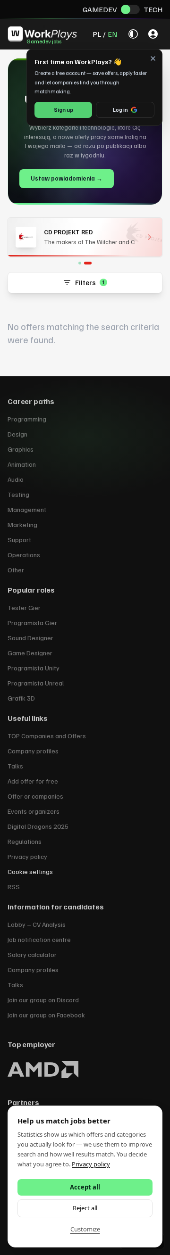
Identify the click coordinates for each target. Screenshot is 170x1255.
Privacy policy (91, 1164)
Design (17, 434)
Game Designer (30, 653)
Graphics (21, 449)
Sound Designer (30, 638)
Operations (24, 555)
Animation (22, 464)
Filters (90, 282)
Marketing (22, 524)
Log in (120, 109)
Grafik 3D (21, 698)
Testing (18, 494)
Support (19, 540)
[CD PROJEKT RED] (88, 263)
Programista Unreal (36, 683)
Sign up (63, 109)
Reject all (85, 1208)
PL (97, 34)
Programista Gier (32, 623)
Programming (27, 419)
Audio (16, 479)
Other (16, 570)
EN (112, 34)
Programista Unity (34, 668)
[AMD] (79, 263)
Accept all (85, 1187)
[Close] (153, 58)
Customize (85, 1229)
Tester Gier (24, 607)
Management (27, 509)
